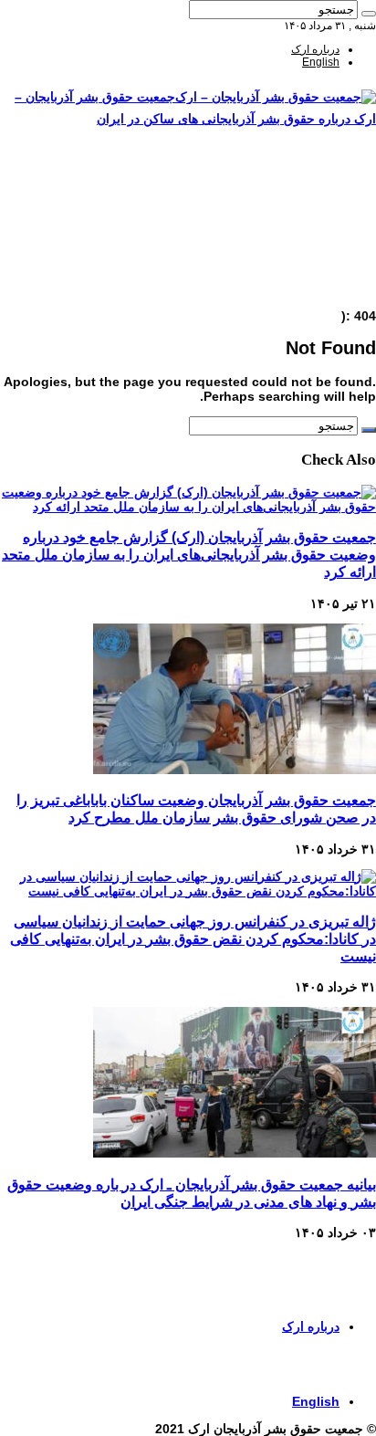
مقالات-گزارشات (300, 189)
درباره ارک (315, 49)
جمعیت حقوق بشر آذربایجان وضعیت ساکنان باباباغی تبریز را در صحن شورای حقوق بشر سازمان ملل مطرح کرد (196, 808)
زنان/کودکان (311, 201)
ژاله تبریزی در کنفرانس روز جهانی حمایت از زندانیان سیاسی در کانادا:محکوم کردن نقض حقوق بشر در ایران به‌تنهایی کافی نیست (193, 938)
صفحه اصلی (312, 176)
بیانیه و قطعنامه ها (297, 278)
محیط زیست (310, 252)
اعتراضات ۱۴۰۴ (304, 291)
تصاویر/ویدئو (312, 227)
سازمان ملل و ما (301, 240)
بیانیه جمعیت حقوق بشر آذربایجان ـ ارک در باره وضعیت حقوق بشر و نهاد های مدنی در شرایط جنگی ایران (191, 1193)
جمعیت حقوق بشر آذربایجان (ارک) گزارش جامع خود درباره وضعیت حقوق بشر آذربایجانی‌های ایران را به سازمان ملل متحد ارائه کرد (189, 554)
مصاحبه (322, 265)
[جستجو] (368, 13)
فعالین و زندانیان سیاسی (282, 214)
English (320, 62)
